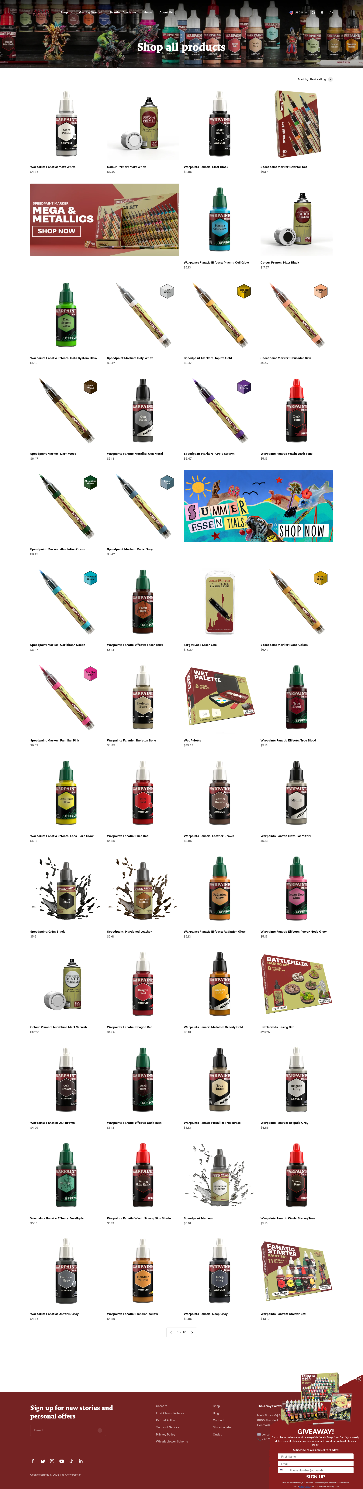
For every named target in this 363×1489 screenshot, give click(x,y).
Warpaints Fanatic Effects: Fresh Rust (135, 645)
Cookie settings (39, 1474)
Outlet (217, 1434)
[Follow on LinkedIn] (81, 1461)
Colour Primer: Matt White (126, 167)
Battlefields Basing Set (277, 1027)
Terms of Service (167, 1427)
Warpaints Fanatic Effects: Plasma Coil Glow (216, 262)
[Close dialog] (358, 1379)
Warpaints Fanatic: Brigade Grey (284, 1123)
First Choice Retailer (170, 1413)
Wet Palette (192, 740)
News (147, 12)
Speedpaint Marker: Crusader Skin (286, 358)
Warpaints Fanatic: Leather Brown (209, 836)
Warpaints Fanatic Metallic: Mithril (286, 836)
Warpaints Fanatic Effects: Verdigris (57, 1218)
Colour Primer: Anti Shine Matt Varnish (58, 1027)
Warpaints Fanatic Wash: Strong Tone (288, 1218)
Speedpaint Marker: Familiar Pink (54, 740)
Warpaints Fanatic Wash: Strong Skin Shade (139, 1218)
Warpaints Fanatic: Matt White (52, 167)
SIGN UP (315, 1476)
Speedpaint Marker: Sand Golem (284, 645)
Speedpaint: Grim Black (47, 932)
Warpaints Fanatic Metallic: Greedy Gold (213, 1027)
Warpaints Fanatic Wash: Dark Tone (287, 454)
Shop (64, 12)
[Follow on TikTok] (71, 1461)
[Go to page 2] (192, 1332)
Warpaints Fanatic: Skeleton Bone (131, 740)
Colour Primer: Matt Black (280, 262)
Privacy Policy (165, 1434)
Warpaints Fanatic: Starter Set (283, 1314)
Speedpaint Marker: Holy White (130, 358)
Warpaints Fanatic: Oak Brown (52, 1123)
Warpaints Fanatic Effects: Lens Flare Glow (62, 836)
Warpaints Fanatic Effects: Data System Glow (63, 358)
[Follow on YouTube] (61, 1461)
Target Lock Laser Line (200, 645)
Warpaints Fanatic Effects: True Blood (288, 740)
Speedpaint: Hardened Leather (129, 932)
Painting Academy (123, 12)
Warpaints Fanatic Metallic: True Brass (212, 1123)
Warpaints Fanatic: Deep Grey (206, 1314)
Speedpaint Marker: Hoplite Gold (208, 358)
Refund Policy (165, 1420)
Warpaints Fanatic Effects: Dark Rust (134, 1123)
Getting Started (90, 12)
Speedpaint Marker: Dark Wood (53, 454)
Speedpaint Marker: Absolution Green (57, 549)
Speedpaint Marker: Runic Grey (130, 549)
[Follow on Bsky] (42, 1461)
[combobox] (283, 1470)
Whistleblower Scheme (172, 1441)
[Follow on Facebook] (32, 1461)
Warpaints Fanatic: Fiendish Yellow (132, 1314)
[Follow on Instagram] (52, 1461)
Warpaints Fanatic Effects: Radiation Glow (215, 932)
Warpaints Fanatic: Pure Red (128, 836)
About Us (166, 12)
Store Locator (222, 1427)
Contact (218, 1420)
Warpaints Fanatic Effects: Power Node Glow (294, 932)
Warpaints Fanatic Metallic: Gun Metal (135, 454)
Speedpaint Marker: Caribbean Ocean (57, 645)
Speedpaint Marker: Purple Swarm (209, 454)
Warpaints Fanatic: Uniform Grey (54, 1314)
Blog (216, 1413)
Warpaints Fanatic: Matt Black (206, 167)
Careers (161, 1406)
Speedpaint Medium (198, 1218)
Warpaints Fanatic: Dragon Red (130, 1027)
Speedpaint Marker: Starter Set (284, 167)
